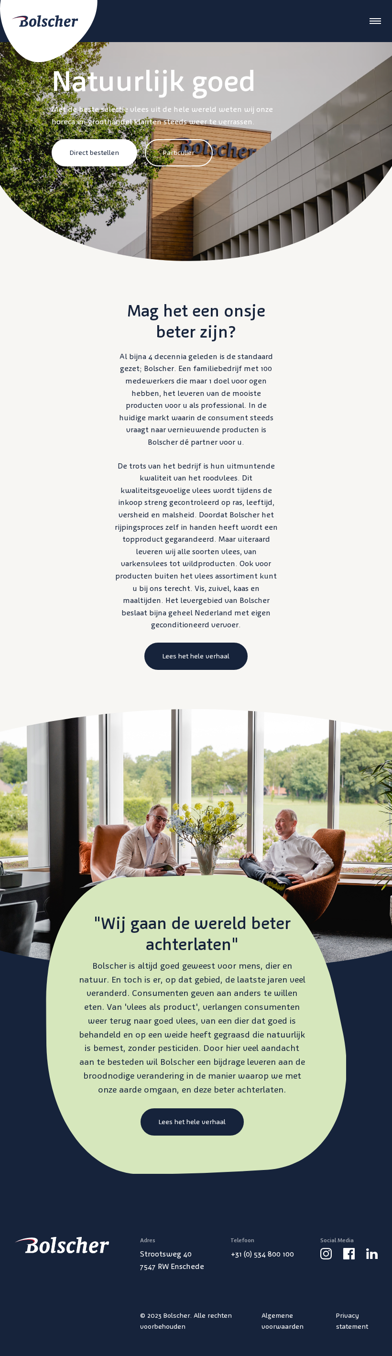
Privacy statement (352, 1321)
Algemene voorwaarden (282, 1321)
